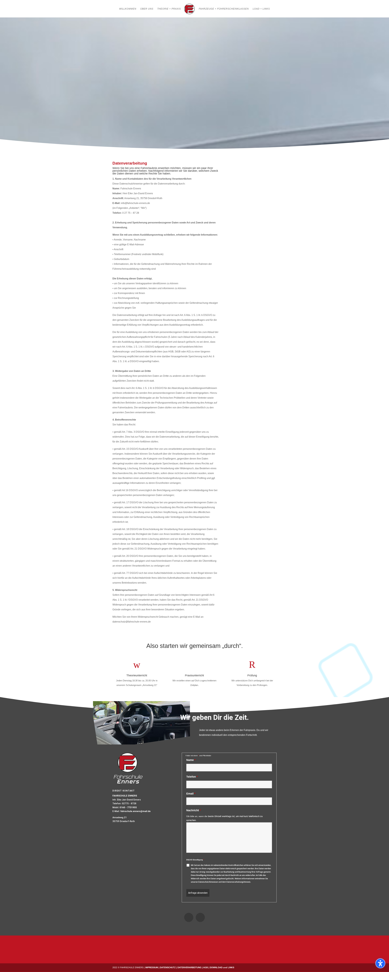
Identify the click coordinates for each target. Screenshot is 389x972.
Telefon (192, 776)
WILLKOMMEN (127, 9)
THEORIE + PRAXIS (169, 9)
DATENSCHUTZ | (168, 967)
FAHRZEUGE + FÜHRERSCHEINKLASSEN (224, 9)
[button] (380, 963)
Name (191, 760)
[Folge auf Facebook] (188, 917)
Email (190, 793)
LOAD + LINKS (261, 9)
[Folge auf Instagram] (200, 917)
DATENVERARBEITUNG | (190, 967)
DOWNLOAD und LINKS (222, 967)
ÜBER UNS (146, 9)
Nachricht (193, 810)
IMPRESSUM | (152, 967)
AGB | (206, 967)
